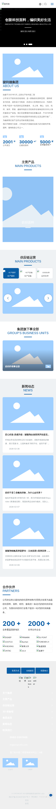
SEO (42, 794)
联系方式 (15, 670)
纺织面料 (28, 222)
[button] (24, 44)
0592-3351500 (18, 737)
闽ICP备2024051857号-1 (19, 797)
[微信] (21, 678)
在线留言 (30, 670)
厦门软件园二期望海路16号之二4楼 (26, 752)
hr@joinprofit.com (18, 744)
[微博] (26, 678)
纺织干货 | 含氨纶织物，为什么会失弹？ (23, 492)
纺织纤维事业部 (12, 366)
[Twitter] (35, 678)
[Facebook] (30, 678)
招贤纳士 (44, 670)
